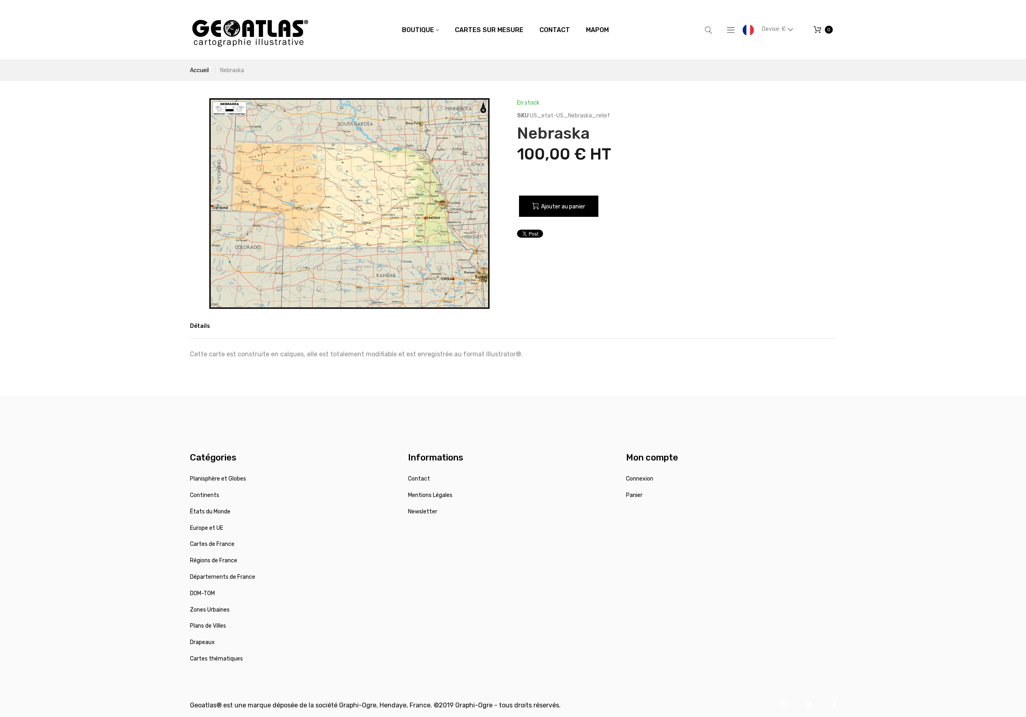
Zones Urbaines (210, 609)
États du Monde (210, 511)
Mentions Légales (430, 495)
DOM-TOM (202, 593)
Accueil (199, 70)
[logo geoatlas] (250, 30)
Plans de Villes (208, 625)
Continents (204, 495)
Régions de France (213, 560)
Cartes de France (212, 544)
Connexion (639, 478)
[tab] (200, 326)
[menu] (505, 30)
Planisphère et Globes (218, 478)
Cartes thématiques (216, 658)
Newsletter (422, 511)
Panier (634, 495)
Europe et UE (206, 528)
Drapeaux (202, 642)
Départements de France (222, 577)
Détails (200, 326)
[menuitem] (420, 30)
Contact (419, 478)
